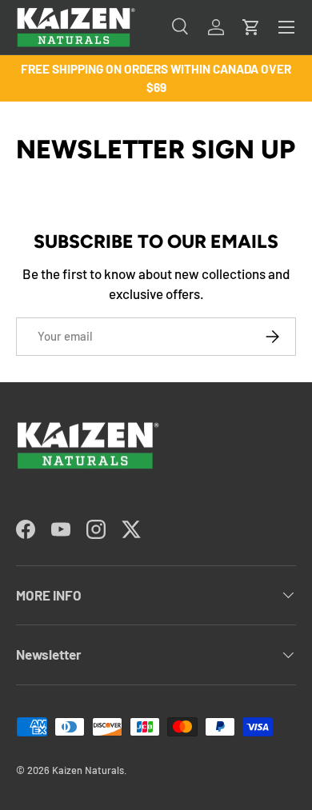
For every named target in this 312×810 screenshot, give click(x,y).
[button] (251, 27)
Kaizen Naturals (88, 770)
